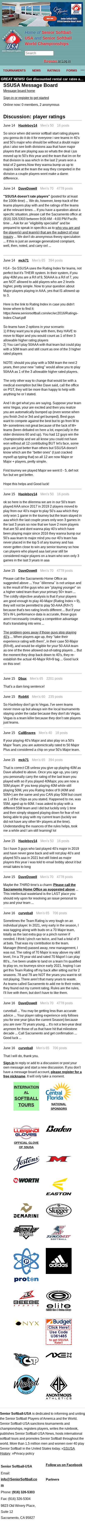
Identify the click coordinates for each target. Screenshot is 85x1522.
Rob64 (23, 696)
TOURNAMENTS (14, 70)
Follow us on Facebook (64, 1465)
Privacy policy (24, 1453)
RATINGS (53, 70)
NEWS (36, 70)
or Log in (57, 61)
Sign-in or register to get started (26, 98)
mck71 (23, 260)
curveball (25, 913)
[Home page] (12, 51)
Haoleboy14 (27, 125)
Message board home (19, 91)
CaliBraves (26, 733)
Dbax (22, 678)
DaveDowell (27, 188)
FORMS (71, 70)
